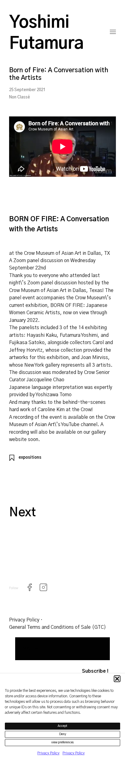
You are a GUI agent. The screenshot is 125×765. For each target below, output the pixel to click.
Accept (62, 726)
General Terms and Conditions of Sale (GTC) (57, 627)
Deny (62, 734)
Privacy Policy (48, 753)
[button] (117, 679)
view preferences (62, 742)
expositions (30, 458)
